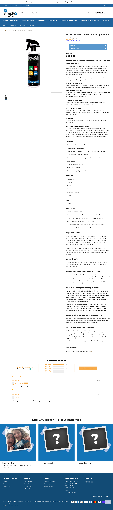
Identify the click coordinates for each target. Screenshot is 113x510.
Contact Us (107, 5)
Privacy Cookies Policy (14, 501)
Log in (106, 20)
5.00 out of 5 (29, 367)
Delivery (72, 45)
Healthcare (53, 20)
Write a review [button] (88, 368)
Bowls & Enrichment (10, 20)
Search (5, 501)
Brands (23, 25)
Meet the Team (28, 486)
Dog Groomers (25, 5)
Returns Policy (74, 48)
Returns (5, 484)
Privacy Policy (7, 486)
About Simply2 (28, 481)
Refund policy (6, 503)
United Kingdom (99, 496)
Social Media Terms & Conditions (41, 501)
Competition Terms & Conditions (58, 501)
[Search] (88, 13)
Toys (5, 25)
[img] (15, 381)
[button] (69, 39)
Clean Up (13, 25)
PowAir (70, 37)
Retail (31, 25)
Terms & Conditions (26, 501)
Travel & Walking (28, 20)
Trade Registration (7, 5)
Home (5, 30)
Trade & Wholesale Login (73, 40)
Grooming (41, 20)
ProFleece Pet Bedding (69, 20)
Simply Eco (27, 484)
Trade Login (17, 5)
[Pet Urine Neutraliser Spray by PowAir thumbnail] (6, 98)
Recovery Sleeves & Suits (90, 20)
